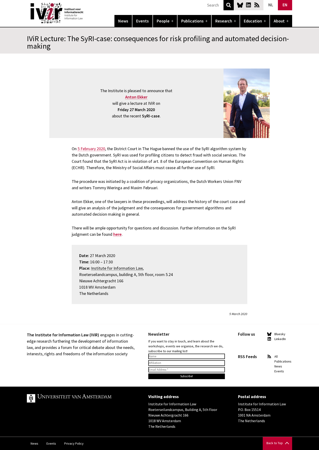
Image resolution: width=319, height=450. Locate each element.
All (276, 356)
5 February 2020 (91, 148)
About (279, 21)
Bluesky (240, 5)
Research (223, 21)
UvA (81, 398)
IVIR (87, 13)
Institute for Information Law (117, 268)
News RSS (257, 5)
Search (228, 5)
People (163, 21)
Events (142, 21)
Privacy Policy (74, 443)
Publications (192, 21)
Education (253, 21)
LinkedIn (248, 5)
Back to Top (274, 443)
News (123, 21)
